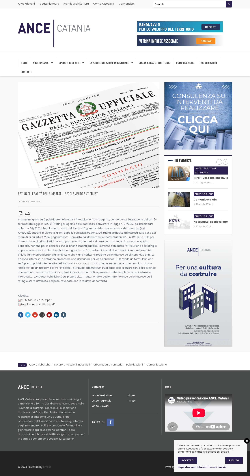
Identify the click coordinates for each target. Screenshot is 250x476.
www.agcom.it (84, 263)
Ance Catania (40, 63)
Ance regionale (101, 400)
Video (131, 395)
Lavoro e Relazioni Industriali (72, 364)
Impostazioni (186, 467)
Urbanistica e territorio (154, 63)
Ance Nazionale (102, 395)
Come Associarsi (103, 3)
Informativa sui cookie (211, 467)
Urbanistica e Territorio (108, 364)
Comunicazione (185, 63)
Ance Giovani (26, 3)
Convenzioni (127, 3)
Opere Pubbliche (69, 63)
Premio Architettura (76, 3)
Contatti (26, 72)
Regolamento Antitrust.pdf (38, 304)
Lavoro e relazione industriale (109, 63)
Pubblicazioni (208, 63)
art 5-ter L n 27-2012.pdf (36, 300)
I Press (132, 400)
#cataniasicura (49, 3)
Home (24, 63)
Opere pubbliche (204, 194)
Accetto (187, 460)
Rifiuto (234, 460)
